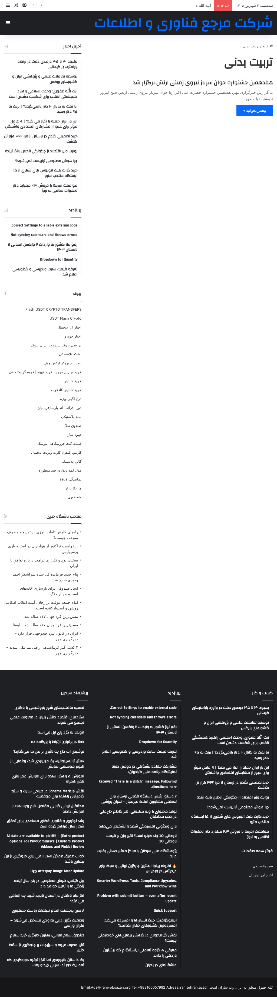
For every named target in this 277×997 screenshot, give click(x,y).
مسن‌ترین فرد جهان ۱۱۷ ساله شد (51, 616)
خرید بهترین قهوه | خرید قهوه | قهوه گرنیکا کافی (45, 372)
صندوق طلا (73, 425)
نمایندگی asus (70, 479)
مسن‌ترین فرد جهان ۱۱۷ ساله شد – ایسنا (45, 625)
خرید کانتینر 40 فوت (66, 390)
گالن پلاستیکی (71, 461)
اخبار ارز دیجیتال (69, 327)
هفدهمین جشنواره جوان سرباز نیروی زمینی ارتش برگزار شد (203, 82)
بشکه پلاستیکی (70, 354)
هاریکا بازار (73, 488)
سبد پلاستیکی (71, 416)
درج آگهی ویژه (70, 399)
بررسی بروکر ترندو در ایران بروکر (56, 345)
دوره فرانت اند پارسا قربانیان (59, 407)
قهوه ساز (74, 434)
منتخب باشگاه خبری (64, 516)
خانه (266, 46)
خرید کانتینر (72, 381)
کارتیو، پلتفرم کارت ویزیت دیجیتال (56, 452)
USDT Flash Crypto (65, 318)
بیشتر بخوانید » (254, 110)
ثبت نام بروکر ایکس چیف (62, 363)
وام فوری (74, 497)
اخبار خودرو (72, 336)
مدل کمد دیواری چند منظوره (60, 470)
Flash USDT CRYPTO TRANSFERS (53, 309)
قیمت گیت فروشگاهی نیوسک (59, 443)
